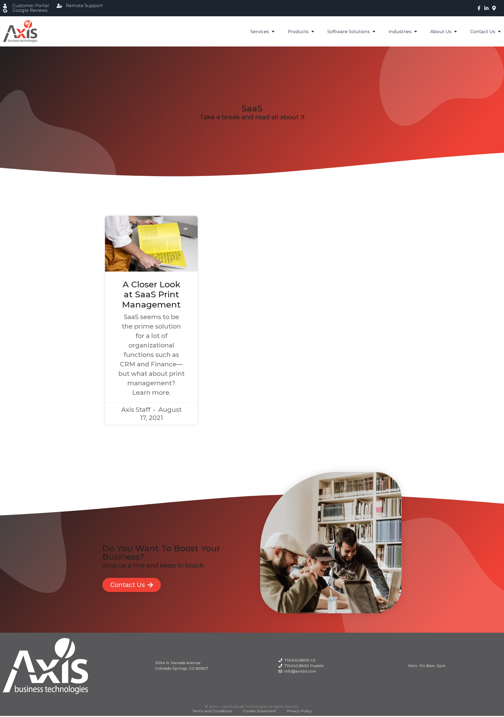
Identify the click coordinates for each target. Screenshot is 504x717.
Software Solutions (348, 31)
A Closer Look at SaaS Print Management (151, 294)
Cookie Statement (259, 711)
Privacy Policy (299, 711)
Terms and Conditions (212, 711)
